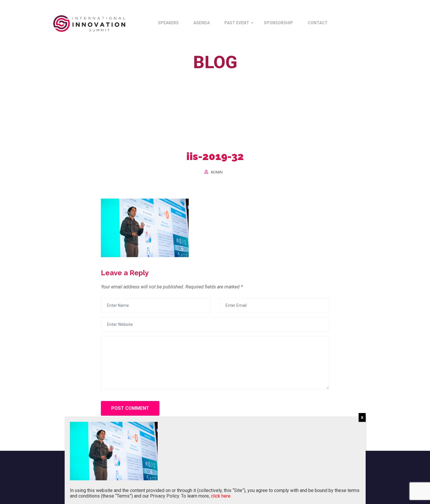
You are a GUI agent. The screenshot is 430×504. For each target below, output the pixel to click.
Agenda (201, 22)
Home (188, 75)
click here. (221, 496)
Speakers (168, 22)
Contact (318, 22)
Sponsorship (278, 22)
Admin (217, 172)
